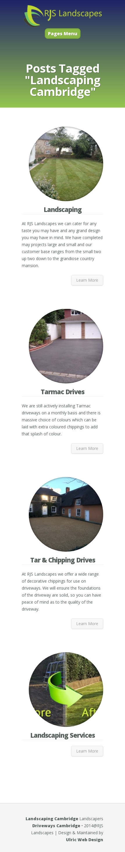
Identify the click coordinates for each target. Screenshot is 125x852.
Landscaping (63, 209)
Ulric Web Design (84, 839)
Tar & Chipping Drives (62, 559)
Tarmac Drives (62, 391)
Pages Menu (62, 33)
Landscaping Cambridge (52, 818)
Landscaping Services (62, 735)
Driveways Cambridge (56, 825)
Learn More (87, 280)
